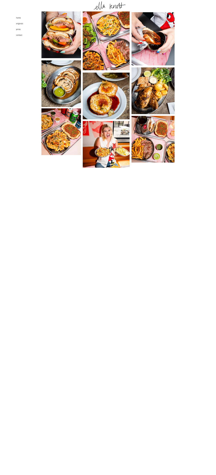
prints (18, 29)
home (18, 18)
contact (19, 35)
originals (19, 23)
